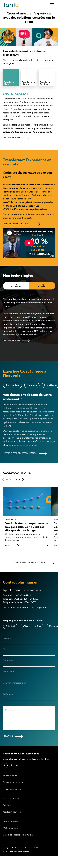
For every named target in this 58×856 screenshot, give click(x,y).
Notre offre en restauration (20, 453)
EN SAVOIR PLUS (11, 137)
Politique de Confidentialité (13, 848)
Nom (5, 649)
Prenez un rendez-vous (17, 223)
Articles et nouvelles (12, 812)
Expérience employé (12, 789)
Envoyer (8, 736)
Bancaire (32, 385)
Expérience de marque (13, 782)
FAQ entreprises (10, 828)
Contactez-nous (10, 821)
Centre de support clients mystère (18, 834)
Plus (7, 545)
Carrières (7, 805)
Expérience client (10, 775)
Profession (8, 672)
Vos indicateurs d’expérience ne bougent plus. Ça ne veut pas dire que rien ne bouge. (26, 527)
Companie (8, 660)
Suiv (18, 479)
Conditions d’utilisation (34, 848)
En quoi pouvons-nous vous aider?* (23, 620)
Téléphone (8, 694)
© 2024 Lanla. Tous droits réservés (16, 851)
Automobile (12, 385)
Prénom (7, 638)
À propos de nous (11, 798)
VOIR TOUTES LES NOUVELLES (29, 562)
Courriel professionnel (14, 683)
